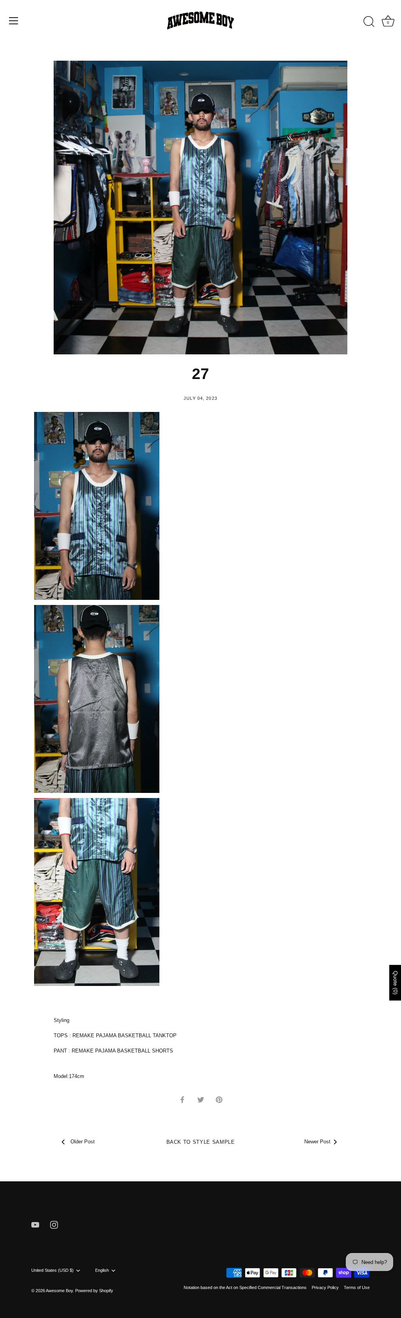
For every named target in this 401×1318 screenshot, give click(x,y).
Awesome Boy (59, 1290)
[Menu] (13, 20)
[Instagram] (54, 1224)
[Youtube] (35, 1224)
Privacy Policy (325, 1287)
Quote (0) (395, 983)
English (102, 1270)
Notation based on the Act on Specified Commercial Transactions (245, 1287)
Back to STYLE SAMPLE (200, 1142)
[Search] (369, 22)
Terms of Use (357, 1287)
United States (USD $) (52, 1270)
